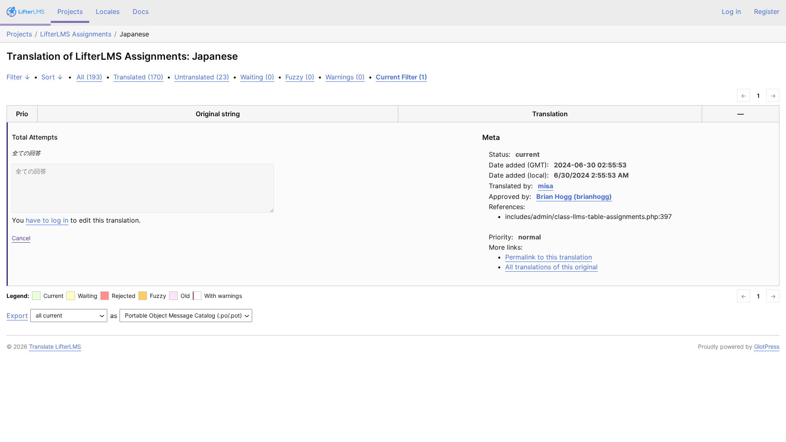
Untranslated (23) (201, 77)
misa (545, 186)
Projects (70, 11)
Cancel (21, 238)
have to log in (47, 220)
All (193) (89, 77)
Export (17, 315)
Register (766, 11)
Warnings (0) (345, 77)
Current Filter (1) (401, 77)
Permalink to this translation (548, 257)
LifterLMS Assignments (75, 34)
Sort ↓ (52, 77)
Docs (141, 11)
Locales (108, 11)
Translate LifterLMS (55, 346)
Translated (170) (138, 77)
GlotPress (766, 346)
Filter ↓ (18, 77)
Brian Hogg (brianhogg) (574, 196)
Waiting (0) (257, 77)
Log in (731, 11)
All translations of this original (551, 267)
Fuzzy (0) (299, 77)
